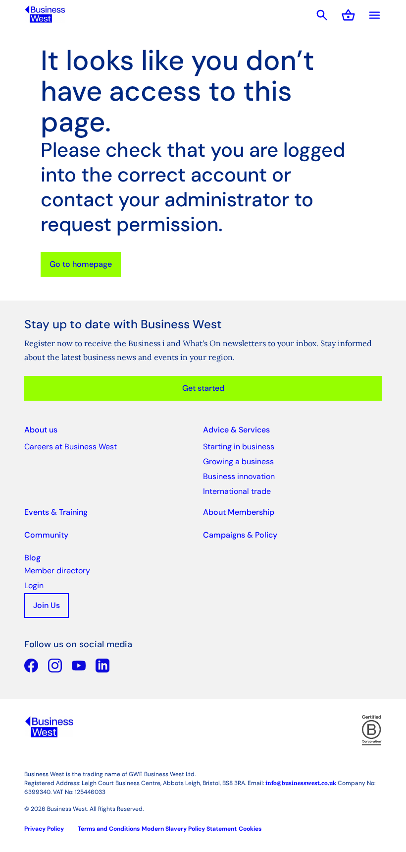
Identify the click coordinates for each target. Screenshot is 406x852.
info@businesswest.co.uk (300, 783)
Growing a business (238, 461)
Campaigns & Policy (240, 535)
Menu (374, 15)
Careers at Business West (70, 446)
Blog (32, 557)
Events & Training (56, 512)
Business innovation (239, 476)
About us (40, 430)
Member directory (57, 570)
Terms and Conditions (109, 829)
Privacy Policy (44, 829)
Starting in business (238, 446)
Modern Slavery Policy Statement (189, 829)
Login (34, 585)
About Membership (238, 512)
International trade (237, 491)
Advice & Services (236, 430)
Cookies (250, 829)
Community (46, 535)
